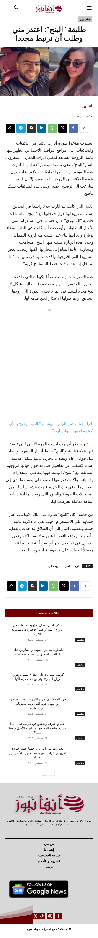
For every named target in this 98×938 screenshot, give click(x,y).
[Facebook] (73, 128)
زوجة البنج (53, 566)
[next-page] (44, 773)
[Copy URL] (10, 128)
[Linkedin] (41, 128)
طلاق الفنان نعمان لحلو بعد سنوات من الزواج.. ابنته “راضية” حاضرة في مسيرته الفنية (37, 629)
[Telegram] (21, 128)
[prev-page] (52, 773)
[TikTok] (42, 916)
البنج (77, 566)
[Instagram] (50, 916)
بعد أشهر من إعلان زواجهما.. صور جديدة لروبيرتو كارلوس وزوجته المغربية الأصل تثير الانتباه (37, 753)
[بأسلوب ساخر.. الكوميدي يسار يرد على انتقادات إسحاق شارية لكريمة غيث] (80, 657)
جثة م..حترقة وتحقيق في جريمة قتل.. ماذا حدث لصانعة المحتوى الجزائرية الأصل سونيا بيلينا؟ (37, 728)
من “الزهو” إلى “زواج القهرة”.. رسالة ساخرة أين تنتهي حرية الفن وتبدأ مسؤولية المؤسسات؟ (37, 703)
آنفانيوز (87, 105)
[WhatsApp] (52, 128)
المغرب (66, 566)
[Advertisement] (49, 363)
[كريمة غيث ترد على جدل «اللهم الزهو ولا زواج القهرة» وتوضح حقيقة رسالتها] (80, 681)
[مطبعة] (31, 128)
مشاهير (85, 19)
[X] (62, 128)
